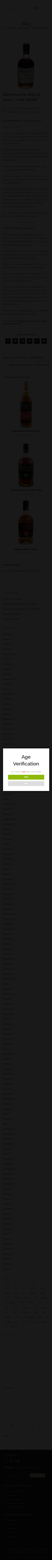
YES (26, 777)
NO (26, 783)
